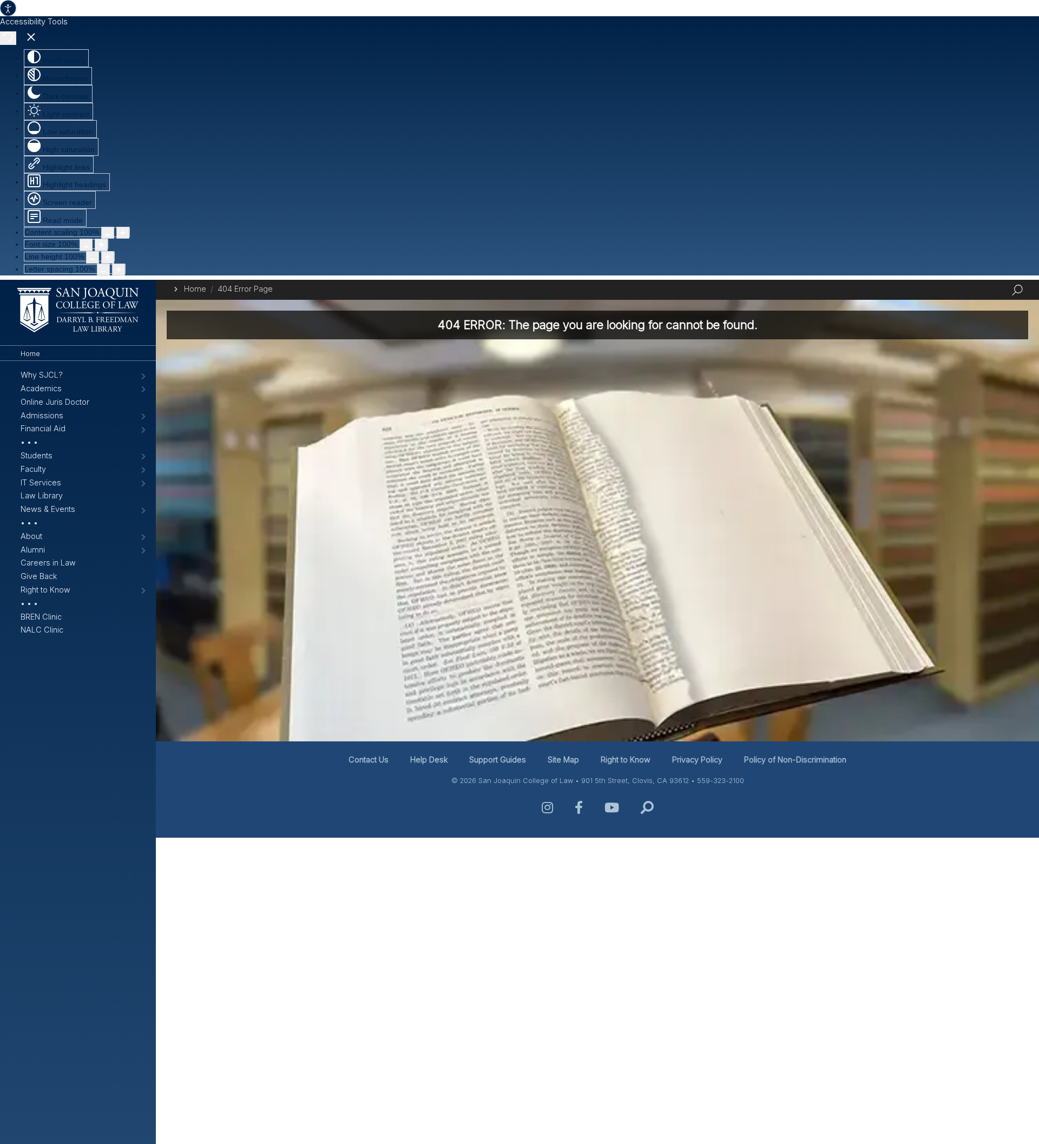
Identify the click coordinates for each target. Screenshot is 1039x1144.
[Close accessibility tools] (31, 38)
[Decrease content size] (107, 233)
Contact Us (368, 759)
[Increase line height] (107, 257)
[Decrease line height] (92, 257)
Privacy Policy (697, 759)
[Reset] (8, 38)
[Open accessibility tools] (8, 8)
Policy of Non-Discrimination (795, 759)
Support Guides (497, 759)
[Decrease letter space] (103, 270)
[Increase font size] (101, 245)
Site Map (563, 759)
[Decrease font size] (86, 245)
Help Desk (429, 759)
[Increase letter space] (118, 270)
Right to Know (625, 759)
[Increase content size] (122, 233)
